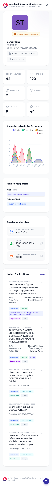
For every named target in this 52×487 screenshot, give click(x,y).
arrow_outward (41, 282)
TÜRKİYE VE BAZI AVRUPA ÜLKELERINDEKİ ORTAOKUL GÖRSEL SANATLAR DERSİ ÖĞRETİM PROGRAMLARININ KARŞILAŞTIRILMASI (22, 336)
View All (41, 274)
